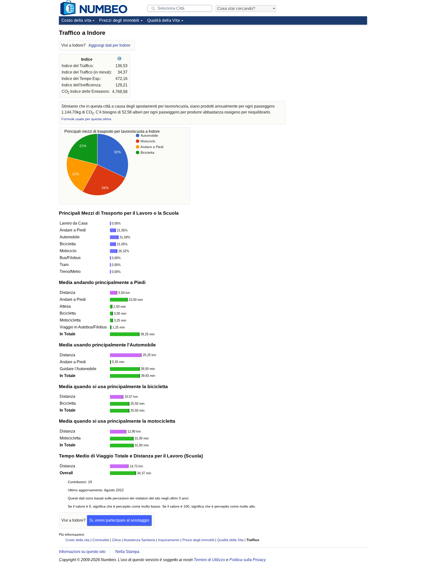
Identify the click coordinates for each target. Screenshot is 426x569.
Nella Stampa (127, 552)
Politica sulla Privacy (247, 560)
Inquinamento (168, 540)
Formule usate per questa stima (86, 119)
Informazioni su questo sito (82, 552)
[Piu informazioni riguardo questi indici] (120, 59)
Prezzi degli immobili (119, 20)
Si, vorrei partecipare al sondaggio (119, 520)
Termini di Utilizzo (209, 560)
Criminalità (100, 540)
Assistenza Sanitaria (139, 540)
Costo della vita (76, 20)
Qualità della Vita (163, 20)
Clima (116, 540)
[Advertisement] (330, 58)
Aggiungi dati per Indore (109, 45)
